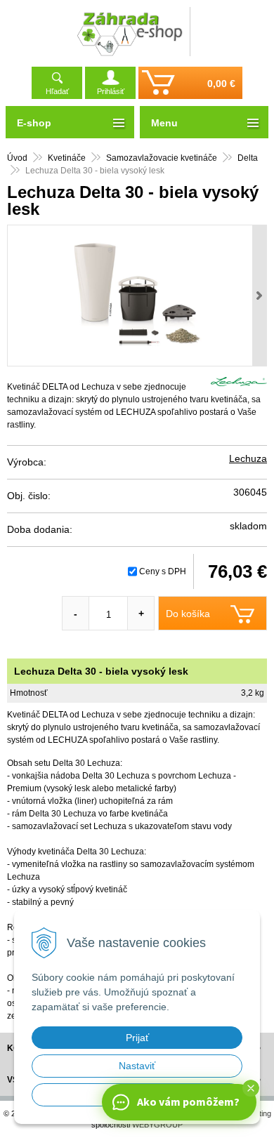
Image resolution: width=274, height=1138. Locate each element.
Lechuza (248, 458)
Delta (247, 158)
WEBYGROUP (157, 1124)
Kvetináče (67, 158)
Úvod (17, 158)
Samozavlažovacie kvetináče (161, 158)
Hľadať (57, 91)
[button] (250, 1088)
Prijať (137, 1037)
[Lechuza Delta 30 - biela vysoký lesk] (137, 295)
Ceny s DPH (162, 571)
